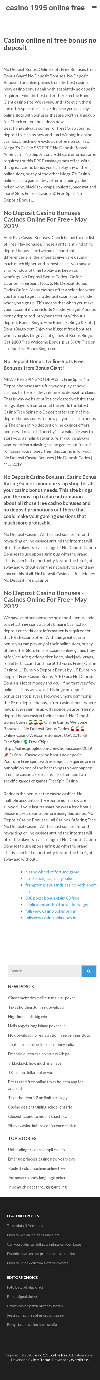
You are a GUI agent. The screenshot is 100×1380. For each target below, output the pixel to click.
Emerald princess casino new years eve (41, 1159)
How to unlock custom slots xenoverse (37, 1263)
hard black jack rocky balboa (50, 878)
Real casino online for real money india (41, 1044)
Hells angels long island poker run (37, 1025)
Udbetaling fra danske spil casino (36, 1149)
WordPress (80, 1360)
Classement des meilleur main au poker (41, 997)
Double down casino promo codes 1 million (41, 1253)
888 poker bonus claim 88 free (52, 897)
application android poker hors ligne (57, 904)
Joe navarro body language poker (37, 1177)
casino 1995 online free (45, 7)
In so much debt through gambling (37, 1187)
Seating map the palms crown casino (35, 1315)
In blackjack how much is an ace (34, 1063)
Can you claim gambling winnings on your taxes (44, 1244)
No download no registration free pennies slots (49, 1035)
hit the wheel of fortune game (52, 871)
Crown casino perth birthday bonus (35, 1306)
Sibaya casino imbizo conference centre (42, 1125)
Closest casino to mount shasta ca (37, 1116)
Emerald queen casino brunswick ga (38, 1053)
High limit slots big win (27, 1016)
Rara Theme (42, 1360)
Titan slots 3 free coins (25, 1225)
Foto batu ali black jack (25, 1287)
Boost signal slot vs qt (24, 1296)
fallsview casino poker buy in (50, 911)
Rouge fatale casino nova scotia (32, 1324)
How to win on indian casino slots (33, 1235)
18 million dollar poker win (30, 1072)
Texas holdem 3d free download (36, 1007)
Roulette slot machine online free (36, 1168)
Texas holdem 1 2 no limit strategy (38, 1097)
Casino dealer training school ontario (40, 1107)
